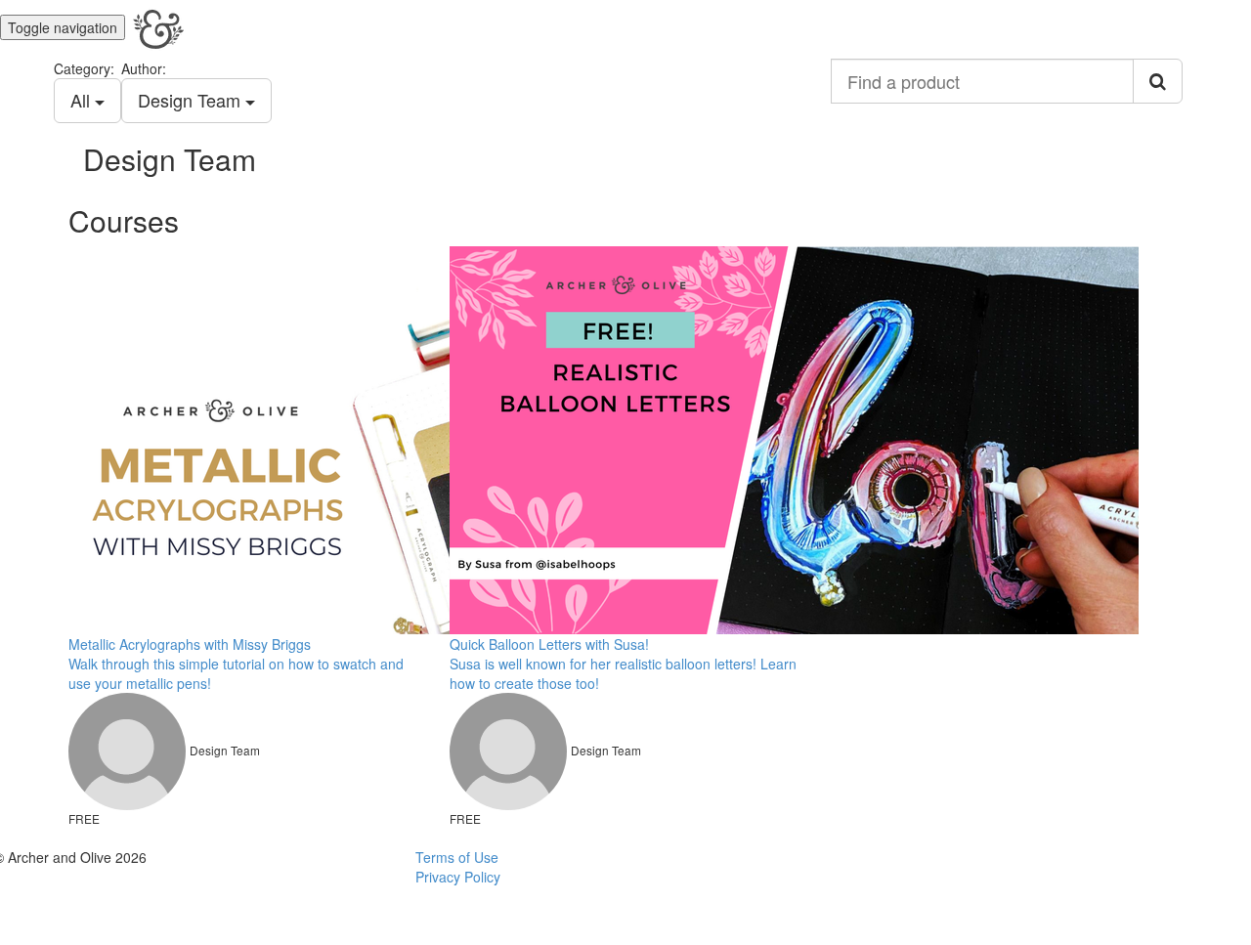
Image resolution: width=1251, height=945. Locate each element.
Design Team (191, 99)
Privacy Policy (457, 876)
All (82, 99)
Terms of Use (456, 857)
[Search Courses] (1158, 81)
